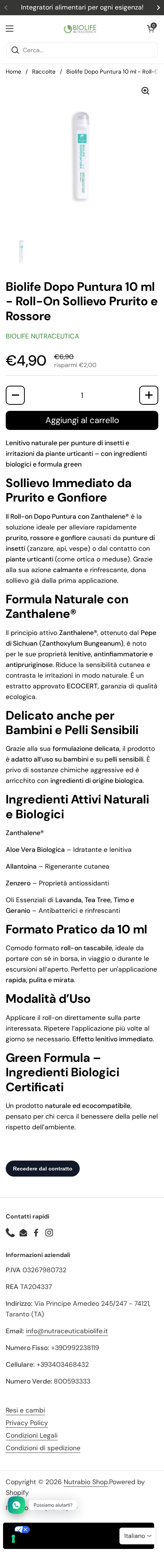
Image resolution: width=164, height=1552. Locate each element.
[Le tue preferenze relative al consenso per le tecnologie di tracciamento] (13, 1538)
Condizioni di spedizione (43, 1448)
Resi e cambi (25, 1410)
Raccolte (44, 71)
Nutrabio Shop (86, 1482)
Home (13, 71)
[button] (150, 28)
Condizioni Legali (32, 1435)
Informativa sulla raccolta (47, 1542)
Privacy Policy (27, 1423)
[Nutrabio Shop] (80, 28)
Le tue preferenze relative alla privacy (86, 1529)
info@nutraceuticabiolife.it (67, 1331)
